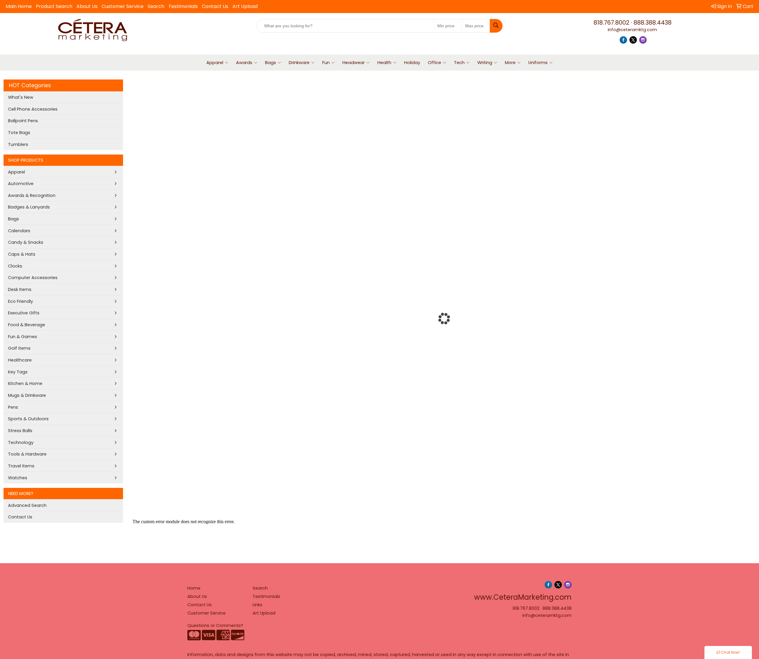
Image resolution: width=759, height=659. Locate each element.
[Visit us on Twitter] (633, 40)
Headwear (353, 63)
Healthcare (20, 360)
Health (384, 63)
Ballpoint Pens (23, 121)
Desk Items (19, 289)
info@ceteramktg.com (632, 30)
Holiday (412, 63)
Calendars (19, 231)
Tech (459, 63)
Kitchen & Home (25, 383)
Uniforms (538, 63)
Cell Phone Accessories (33, 109)
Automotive (21, 184)
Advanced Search (27, 505)
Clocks (15, 266)
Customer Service (122, 6)
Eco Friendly (20, 301)
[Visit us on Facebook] (623, 40)
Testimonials (183, 6)
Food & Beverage (26, 325)
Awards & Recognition (31, 195)
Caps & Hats (21, 254)
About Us (87, 6)
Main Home (19, 6)
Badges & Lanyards (29, 207)
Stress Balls (20, 431)
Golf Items (19, 348)
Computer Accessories (33, 278)
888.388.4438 (653, 22)
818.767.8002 (611, 22)
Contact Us (215, 6)
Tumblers (18, 144)
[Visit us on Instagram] (643, 40)
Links (257, 605)
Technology (21, 442)
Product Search (54, 6)
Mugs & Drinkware (27, 395)
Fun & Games (22, 337)
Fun (326, 63)
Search (156, 6)
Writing (484, 63)
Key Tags (18, 372)
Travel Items (21, 466)
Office (434, 63)
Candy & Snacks (25, 242)
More (510, 63)
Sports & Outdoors (28, 419)
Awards (244, 63)
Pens (13, 407)
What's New (20, 97)
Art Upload (245, 6)
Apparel (214, 63)
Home (193, 588)
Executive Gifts (23, 313)
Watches (17, 478)
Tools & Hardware (27, 454)
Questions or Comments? (215, 625)
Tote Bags (19, 133)
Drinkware (299, 63)
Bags (270, 63)
